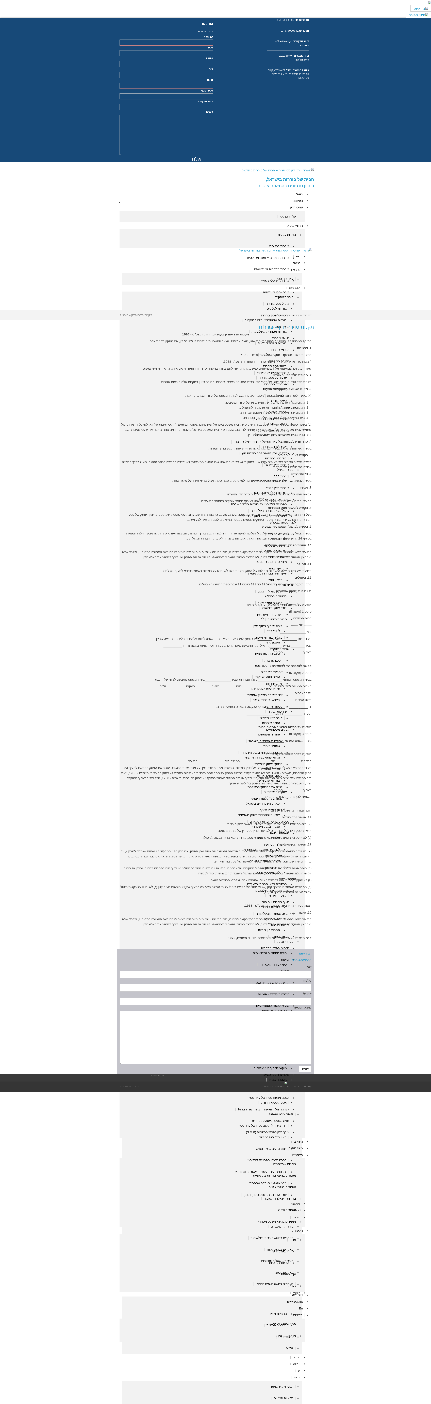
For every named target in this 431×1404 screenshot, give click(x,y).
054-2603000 (301, 960)
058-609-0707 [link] (285, 20)
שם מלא (208, 36)
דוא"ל (307, 994)
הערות (209, 112)
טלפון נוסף (207, 90)
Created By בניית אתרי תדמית (299, 1086)
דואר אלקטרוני (205, 101)
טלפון (210, 47)
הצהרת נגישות (157, 1075)
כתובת (209, 58)
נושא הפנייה (302, 1007)
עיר (211, 69)
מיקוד (209, 79)
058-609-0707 (204, 31)
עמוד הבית (307, 315)
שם (309, 967)
